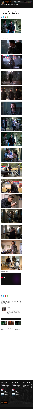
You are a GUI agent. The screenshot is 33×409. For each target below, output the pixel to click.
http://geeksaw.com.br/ (9, 308)
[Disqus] (11, 344)
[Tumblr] (10, 314)
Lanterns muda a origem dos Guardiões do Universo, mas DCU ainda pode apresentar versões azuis (4, 328)
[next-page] (2, 331)
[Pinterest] (5, 17)
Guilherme (2, 14)
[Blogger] (23, 403)
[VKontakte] (31, 403)
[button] (31, 7)
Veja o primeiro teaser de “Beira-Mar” (16, 302)
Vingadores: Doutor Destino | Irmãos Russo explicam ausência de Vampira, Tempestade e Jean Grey (7, 385)
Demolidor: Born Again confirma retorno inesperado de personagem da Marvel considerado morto (18, 328)
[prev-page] (1, 331)
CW (6, 8)
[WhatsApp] (7, 17)
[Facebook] (1, 17)
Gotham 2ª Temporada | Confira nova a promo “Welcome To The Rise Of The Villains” (5, 302)
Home (1, 8)
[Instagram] (9, 314)
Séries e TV (4, 8)
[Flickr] (27, 403)
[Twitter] (3, 17)
